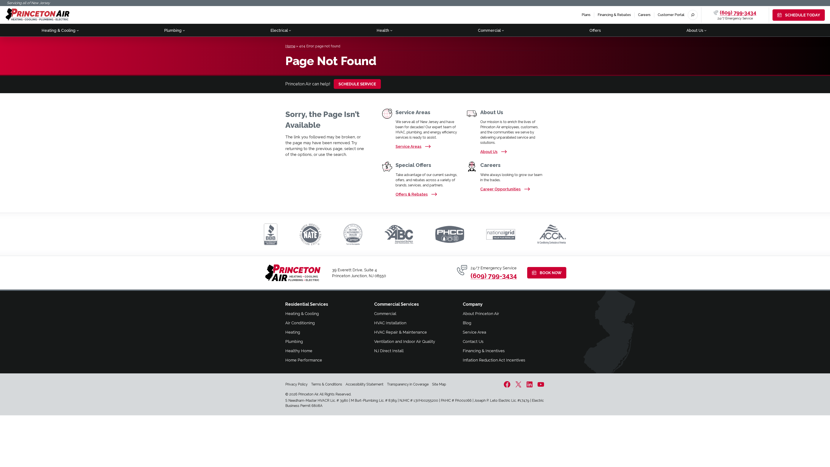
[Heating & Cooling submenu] (78, 30)
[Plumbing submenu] (184, 30)
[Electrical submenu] (290, 30)
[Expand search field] (693, 15)
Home (290, 46)
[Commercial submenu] (503, 30)
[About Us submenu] (705, 30)
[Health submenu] (391, 30)
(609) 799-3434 (738, 13)
